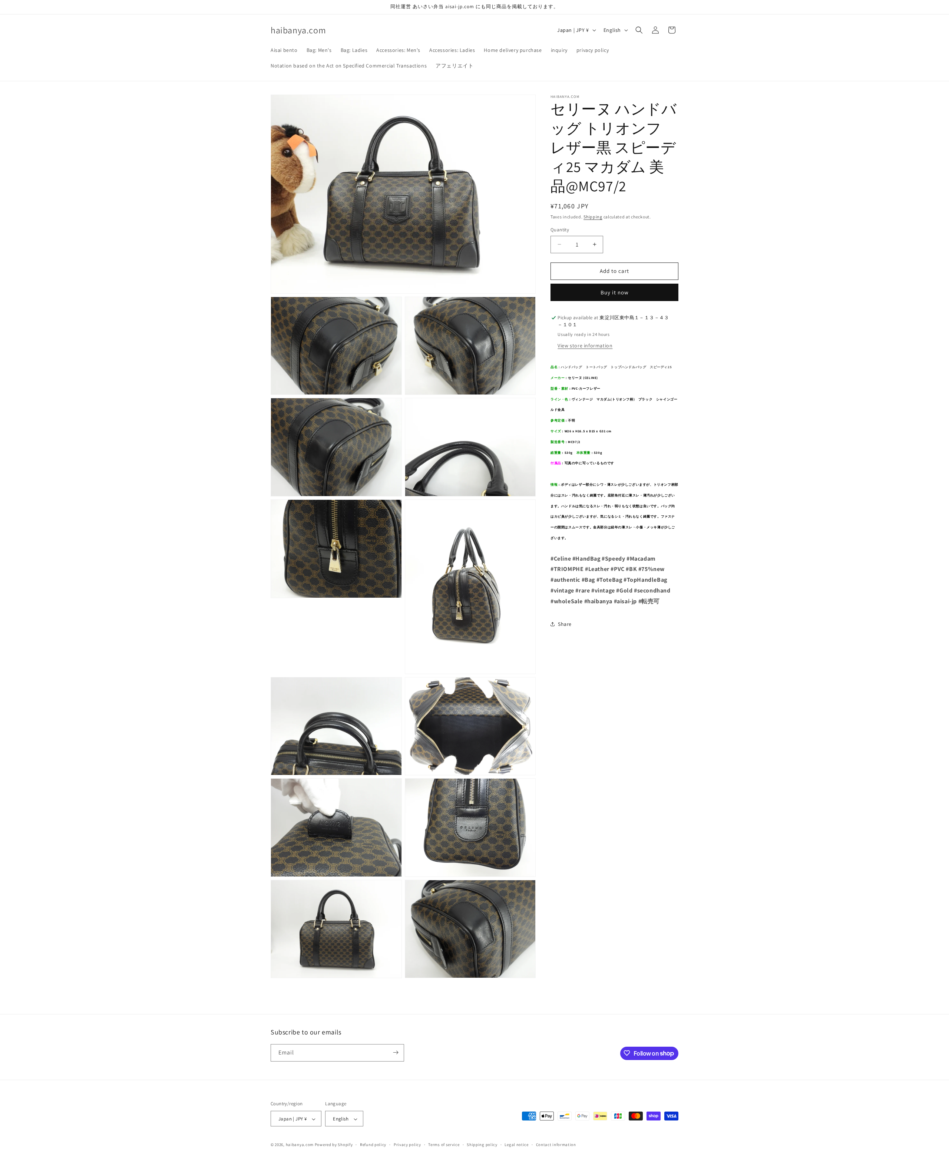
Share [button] (565, 624)
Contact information (556, 1144)
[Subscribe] (395, 1052)
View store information (585, 345)
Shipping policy (482, 1144)
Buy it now (615, 292)
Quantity (559, 230)
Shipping (592, 216)
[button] (639, 30)
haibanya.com (300, 1145)
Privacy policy (407, 1144)
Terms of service (443, 1144)
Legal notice (516, 1144)
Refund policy (373, 1144)
